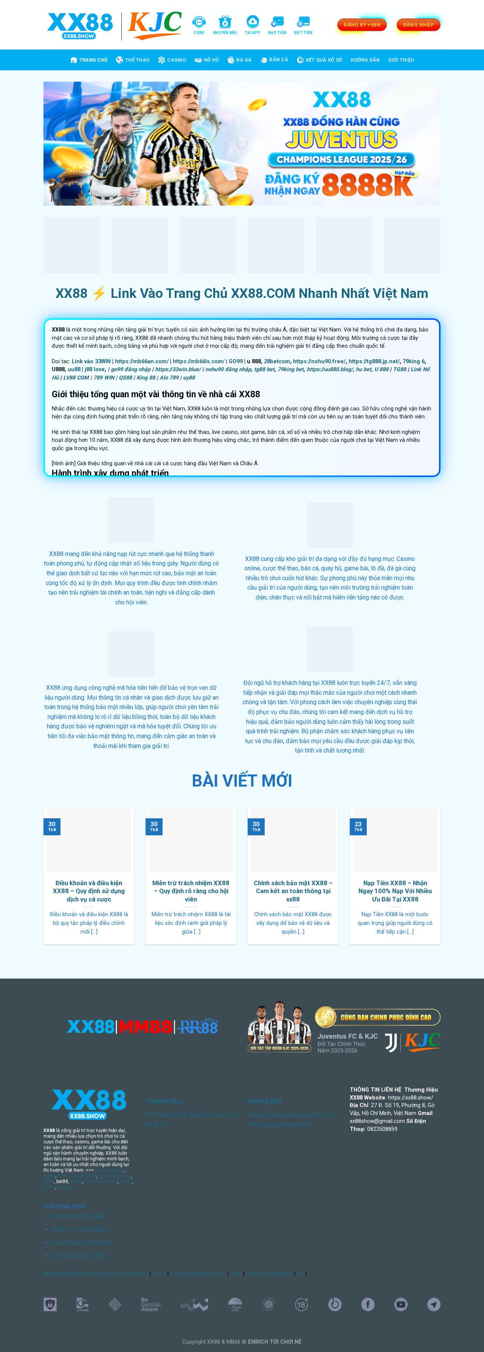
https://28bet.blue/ (76, 1176)
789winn (66, 1187)
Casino (176, 60)
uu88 (74, 369)
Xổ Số (162, 1124)
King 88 (146, 378)
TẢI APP (253, 33)
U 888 (381, 369)
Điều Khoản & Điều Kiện (82, 1242)
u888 (48, 1181)
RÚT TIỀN (303, 33)
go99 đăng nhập (130, 369)
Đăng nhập (285, 1114)
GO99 (236, 361)
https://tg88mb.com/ (70, 1273)
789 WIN (103, 378)
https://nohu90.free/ (319, 361)
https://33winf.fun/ (125, 1274)
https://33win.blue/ (178, 369)
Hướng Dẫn (365, 60)
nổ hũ (76, 1181)
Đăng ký (258, 1114)
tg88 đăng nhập (114, 1176)
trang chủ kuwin (101, 1181)
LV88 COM (76, 378)
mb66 (49, 1176)
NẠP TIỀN (277, 33)
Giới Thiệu (401, 60)
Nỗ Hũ (211, 60)
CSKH (199, 33)
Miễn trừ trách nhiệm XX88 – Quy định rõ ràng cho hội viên (191, 891)
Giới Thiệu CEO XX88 (78, 1255)
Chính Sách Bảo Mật (77, 1216)
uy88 (189, 378)
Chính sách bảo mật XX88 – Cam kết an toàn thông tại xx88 (293, 891)
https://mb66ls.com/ (199, 361)
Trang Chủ (93, 60)
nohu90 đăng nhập (228, 369)
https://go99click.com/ (198, 1274)
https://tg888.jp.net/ (374, 361)
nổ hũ (49, 1187)
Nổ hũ (126, 1181)
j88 (300, 1274)
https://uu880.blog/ (330, 369)
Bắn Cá (278, 59)
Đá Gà (243, 60)
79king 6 (414, 361)
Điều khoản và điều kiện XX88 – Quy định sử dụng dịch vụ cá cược (89, 891)
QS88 (125, 378)
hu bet (363, 369)
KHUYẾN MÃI (225, 33)
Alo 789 (169, 378)
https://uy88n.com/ (269, 1274)
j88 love (95, 369)
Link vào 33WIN (91, 361)
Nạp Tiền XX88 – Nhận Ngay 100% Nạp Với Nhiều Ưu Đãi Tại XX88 (395, 891)
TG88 (399, 369)
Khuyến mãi (295, 1124)
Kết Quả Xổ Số (324, 60)
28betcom (277, 361)
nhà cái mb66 (109, 1170)
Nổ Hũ (179, 1114)
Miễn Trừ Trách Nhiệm (79, 1229)
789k (236, 1274)
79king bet (291, 369)
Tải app (268, 1124)
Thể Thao (137, 60)
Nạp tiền (312, 1114)
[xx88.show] (114, 25)
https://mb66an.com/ (142, 361)
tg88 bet (264, 369)
